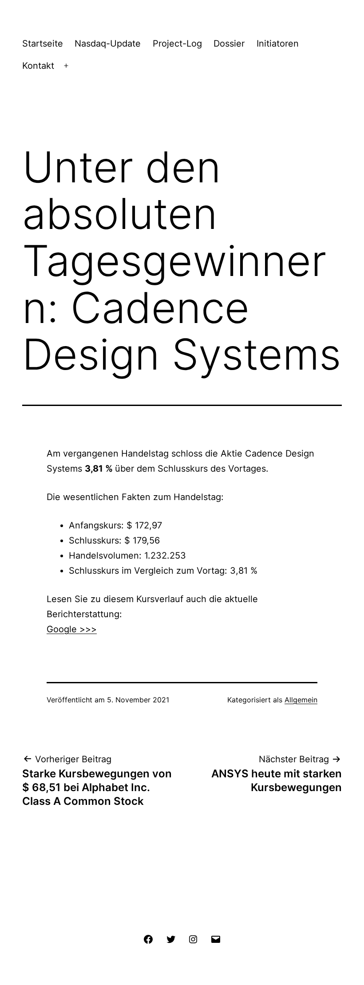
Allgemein (301, 699)
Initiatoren (278, 43)
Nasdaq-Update (108, 43)
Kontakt (38, 65)
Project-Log (177, 43)
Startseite (42, 43)
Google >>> (72, 629)
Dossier (229, 43)
